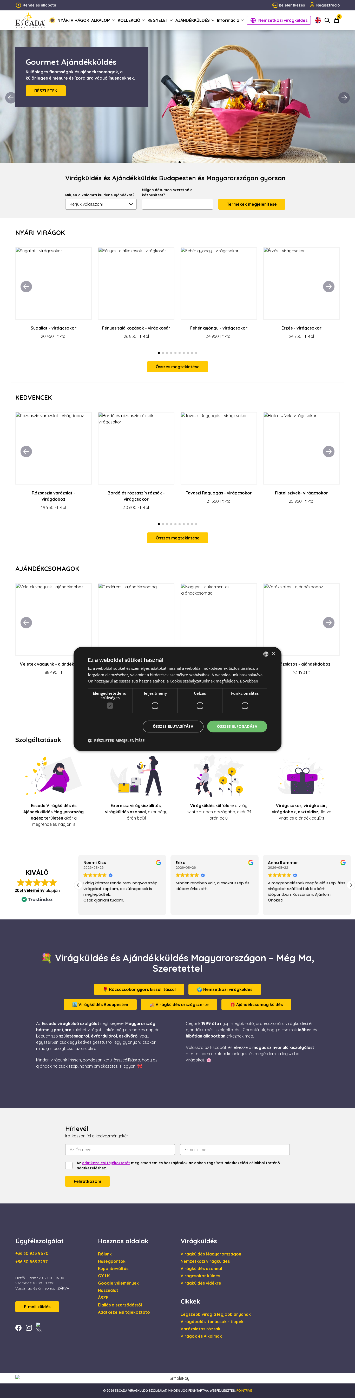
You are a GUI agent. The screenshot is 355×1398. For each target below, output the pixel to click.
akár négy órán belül (136, 812)
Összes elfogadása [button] (237, 726)
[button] (351, 885)
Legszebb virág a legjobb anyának (216, 1314)
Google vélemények (118, 1283)
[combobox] (265, 653)
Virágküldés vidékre (201, 1283)
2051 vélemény (29, 890)
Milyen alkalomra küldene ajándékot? (99, 195)
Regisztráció (328, 5)
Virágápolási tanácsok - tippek (212, 1321)
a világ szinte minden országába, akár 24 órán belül (219, 812)
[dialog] (177, 699)
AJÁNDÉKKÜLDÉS (192, 20)
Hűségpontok (112, 1261)
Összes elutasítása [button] (173, 726)
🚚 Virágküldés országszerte (179, 1004)
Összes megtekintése (178, 366)
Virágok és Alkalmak (201, 1336)
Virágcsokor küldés (200, 1275)
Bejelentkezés (292, 5)
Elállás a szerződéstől (120, 1304)
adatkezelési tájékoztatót (106, 1163)
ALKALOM (100, 20)
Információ (228, 20)
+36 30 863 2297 (31, 1261)
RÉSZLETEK (45, 97)
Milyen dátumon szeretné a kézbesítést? (167, 192)
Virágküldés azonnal (201, 1268)
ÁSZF (103, 1297)
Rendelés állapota (39, 5)
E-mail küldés (37, 1306)
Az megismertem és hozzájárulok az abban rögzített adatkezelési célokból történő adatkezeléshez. (178, 1165)
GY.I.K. (104, 1275)
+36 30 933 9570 (32, 1253)
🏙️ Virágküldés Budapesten (100, 1004)
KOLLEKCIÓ (129, 20)
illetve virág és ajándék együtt (301, 812)
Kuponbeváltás (113, 1268)
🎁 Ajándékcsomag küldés (256, 1004)
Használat (108, 1290)
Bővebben (249, 681)
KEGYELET (158, 20)
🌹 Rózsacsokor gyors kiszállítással (139, 989)
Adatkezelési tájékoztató (124, 1312)
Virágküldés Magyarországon (211, 1254)
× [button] (273, 654)
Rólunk (105, 1254)
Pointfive (244, 1391)
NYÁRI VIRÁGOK (73, 20)
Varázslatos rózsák (200, 1328)
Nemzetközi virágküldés (282, 20)
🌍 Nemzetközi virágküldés (224, 989)
